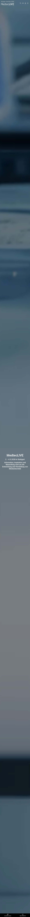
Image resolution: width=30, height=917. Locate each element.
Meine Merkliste (23, 915)
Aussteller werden (7, 915)
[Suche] (20, 3)
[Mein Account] (25, 3)
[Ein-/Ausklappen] (28, 3)
